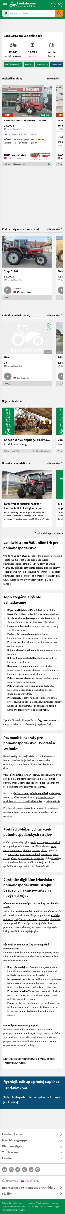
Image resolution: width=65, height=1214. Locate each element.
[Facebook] (17, 1169)
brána (45, 634)
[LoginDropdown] (60, 5)
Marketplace (42, 64)
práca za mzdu (49, 782)
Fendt (17, 614)
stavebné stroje (18, 760)
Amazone (39, 858)
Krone (6, 858)
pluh (56, 638)
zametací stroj (36, 689)
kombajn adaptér (51, 677)
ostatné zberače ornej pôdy (21, 681)
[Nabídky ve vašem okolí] (5, 13)
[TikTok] (24, 1169)
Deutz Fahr (46, 854)
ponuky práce (10, 782)
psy (5, 778)
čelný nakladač (32, 697)
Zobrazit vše (53, 78)
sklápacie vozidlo (35, 642)
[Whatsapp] (31, 1169)
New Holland (28, 614)
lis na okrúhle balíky (43, 622)
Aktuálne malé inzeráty (16, 315)
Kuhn (55, 854)
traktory (31, 760)
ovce (58, 774)
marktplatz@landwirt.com (13, 1209)
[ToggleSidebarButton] (5, 4)
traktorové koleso (47, 657)
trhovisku (49, 571)
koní (52, 774)
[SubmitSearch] (59, 13)
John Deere (16, 850)
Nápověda (12, 1181)
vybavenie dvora (44, 797)
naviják (36, 626)
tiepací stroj (19, 630)
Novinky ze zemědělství (16, 463)
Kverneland (27, 858)
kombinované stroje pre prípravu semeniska (29, 638)
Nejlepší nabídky (12, 78)
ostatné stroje (53, 801)
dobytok (45, 774)
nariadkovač (25, 622)
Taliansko (32, 919)
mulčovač (47, 650)
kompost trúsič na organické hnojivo (26, 673)
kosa (47, 618)
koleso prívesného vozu (19, 661)
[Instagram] (11, 1169)
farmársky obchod (32, 764)
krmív (46, 764)
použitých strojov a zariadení (45, 842)
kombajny (37, 677)
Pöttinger (15, 858)
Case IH (36, 850)
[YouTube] (4, 1169)
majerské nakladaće (17, 689)
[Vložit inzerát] (53, 5)
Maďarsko (43, 919)
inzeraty (28, 64)
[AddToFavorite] (48, 90)
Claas (39, 614)
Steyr (53, 846)
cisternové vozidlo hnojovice (45, 669)
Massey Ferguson (16, 854)
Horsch (55, 858)
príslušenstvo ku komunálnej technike (22, 801)
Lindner (27, 850)
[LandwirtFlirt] (37, 1169)
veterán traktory (51, 614)
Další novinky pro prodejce (49, 533)
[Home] (22, 4)
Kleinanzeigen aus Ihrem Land (20, 229)
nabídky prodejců (13, 64)
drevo (6, 768)
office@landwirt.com (14, 1062)
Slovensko (55, 919)
